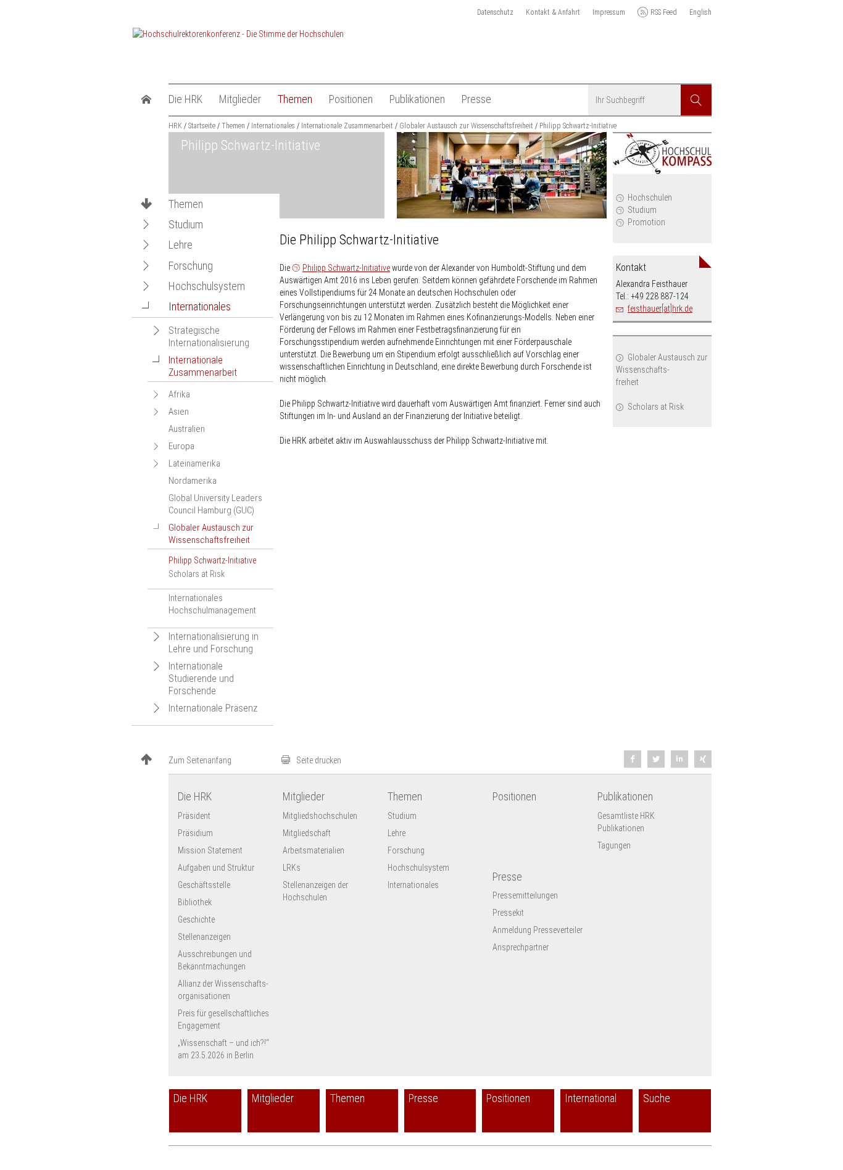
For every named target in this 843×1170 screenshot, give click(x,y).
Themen (185, 204)
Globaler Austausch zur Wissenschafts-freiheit (661, 369)
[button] (146, 224)
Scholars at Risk (656, 407)
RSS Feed (663, 12)
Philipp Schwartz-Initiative (346, 268)
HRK (175, 126)
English (700, 12)
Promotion (646, 222)
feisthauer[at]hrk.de (660, 308)
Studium (642, 210)
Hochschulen (650, 197)
